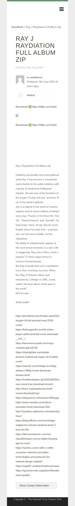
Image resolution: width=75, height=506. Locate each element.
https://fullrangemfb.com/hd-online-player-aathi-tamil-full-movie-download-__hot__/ (37, 334)
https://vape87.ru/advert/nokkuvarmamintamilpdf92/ (44, 466)
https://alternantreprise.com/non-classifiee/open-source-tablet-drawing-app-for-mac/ (37, 439)
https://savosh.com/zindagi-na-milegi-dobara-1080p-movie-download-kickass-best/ (36, 370)
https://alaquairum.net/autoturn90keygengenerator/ (44, 397)
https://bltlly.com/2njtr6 (44, 106)
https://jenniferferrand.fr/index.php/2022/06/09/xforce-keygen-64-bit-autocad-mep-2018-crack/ (45, 320)
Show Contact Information (34, 485)
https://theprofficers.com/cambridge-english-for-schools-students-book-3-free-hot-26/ (36, 425)
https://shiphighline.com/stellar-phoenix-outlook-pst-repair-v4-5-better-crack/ (37, 357)
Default (31, 95)
